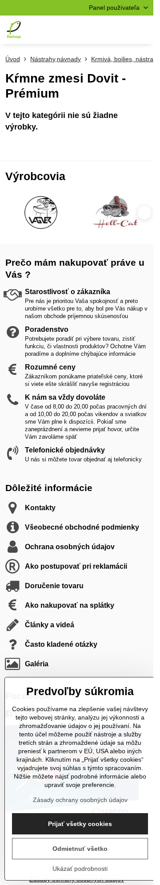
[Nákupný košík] (121, 30)
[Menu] (142, 30)
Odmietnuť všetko (80, 848)
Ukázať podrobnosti (80, 868)
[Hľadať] (100, 30)
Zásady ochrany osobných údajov (80, 799)
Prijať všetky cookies (80, 823)
